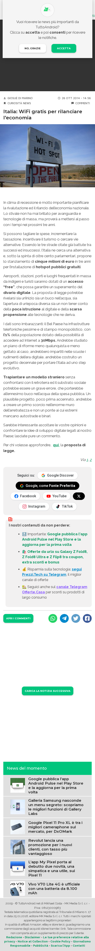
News (27, 103)
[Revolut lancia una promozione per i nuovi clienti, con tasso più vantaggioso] (17, 847)
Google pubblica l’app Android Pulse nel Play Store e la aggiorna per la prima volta (55, 785)
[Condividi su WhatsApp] (52, 618)
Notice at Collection (33, 941)
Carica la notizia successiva (47, 690)
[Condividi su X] (75, 618)
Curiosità (15, 103)
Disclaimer (32, 937)
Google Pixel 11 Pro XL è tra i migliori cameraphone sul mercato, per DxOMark (55, 827)
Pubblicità (40, 945)
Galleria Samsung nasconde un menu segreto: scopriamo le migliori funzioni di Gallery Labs (56, 807)
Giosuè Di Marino (20, 98)
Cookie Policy (60, 941)
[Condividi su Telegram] (64, 618)
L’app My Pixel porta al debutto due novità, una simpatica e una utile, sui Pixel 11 (51, 868)
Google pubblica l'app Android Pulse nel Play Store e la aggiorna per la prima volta (54, 539)
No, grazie (33, 48)
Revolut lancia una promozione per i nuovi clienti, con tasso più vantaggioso (50, 847)
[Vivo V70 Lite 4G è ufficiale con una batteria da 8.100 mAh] (17, 888)
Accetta (64, 48)
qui (56, 445)
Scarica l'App (60, 945)
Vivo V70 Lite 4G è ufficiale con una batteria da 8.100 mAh (54, 888)
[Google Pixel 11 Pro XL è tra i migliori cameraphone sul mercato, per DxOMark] (17, 827)
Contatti (79, 945)
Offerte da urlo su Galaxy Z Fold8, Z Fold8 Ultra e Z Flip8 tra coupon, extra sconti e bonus (54, 557)
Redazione (14, 937)
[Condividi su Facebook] (87, 618)
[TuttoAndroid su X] (79, 496)
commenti (82, 103)
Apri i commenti (18, 618)
